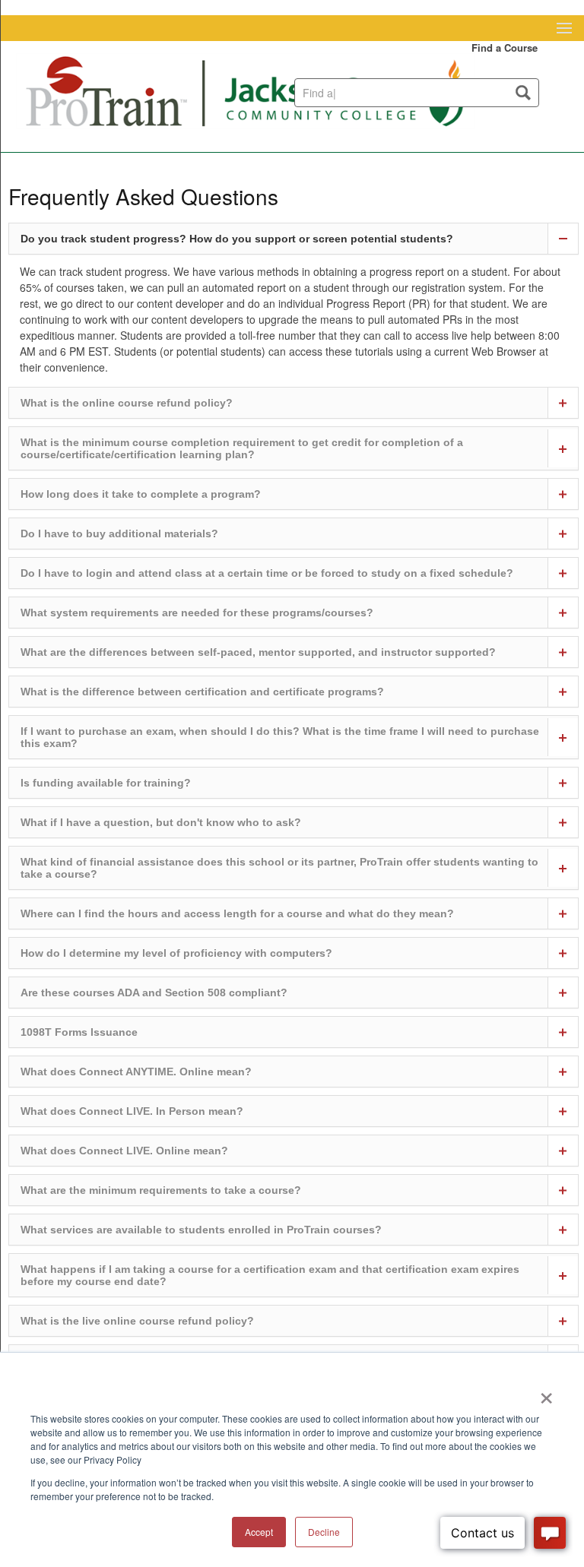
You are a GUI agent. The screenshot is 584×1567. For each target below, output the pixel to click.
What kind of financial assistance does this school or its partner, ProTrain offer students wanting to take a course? (279, 868)
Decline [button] (324, 1531)
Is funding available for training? (106, 783)
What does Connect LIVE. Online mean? (124, 1150)
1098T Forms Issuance (79, 1032)
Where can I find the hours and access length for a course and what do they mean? (237, 913)
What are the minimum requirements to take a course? (161, 1190)
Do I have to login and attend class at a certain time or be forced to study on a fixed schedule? (267, 573)
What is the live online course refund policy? (137, 1321)
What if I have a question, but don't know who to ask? (161, 822)
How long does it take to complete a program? (141, 494)
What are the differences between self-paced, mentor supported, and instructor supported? (258, 652)
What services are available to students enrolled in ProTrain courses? (201, 1230)
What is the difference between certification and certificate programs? (202, 691)
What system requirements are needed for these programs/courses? (197, 612)
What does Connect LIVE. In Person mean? (132, 1111)
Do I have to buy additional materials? (119, 533)
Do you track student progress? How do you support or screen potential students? (237, 239)
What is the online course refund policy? (127, 403)
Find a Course (504, 47)
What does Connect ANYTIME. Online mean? (136, 1071)
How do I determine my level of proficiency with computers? (176, 953)
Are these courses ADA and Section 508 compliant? (154, 992)
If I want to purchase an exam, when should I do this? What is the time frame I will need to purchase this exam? (280, 737)
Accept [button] (259, 1531)
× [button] (546, 1393)
